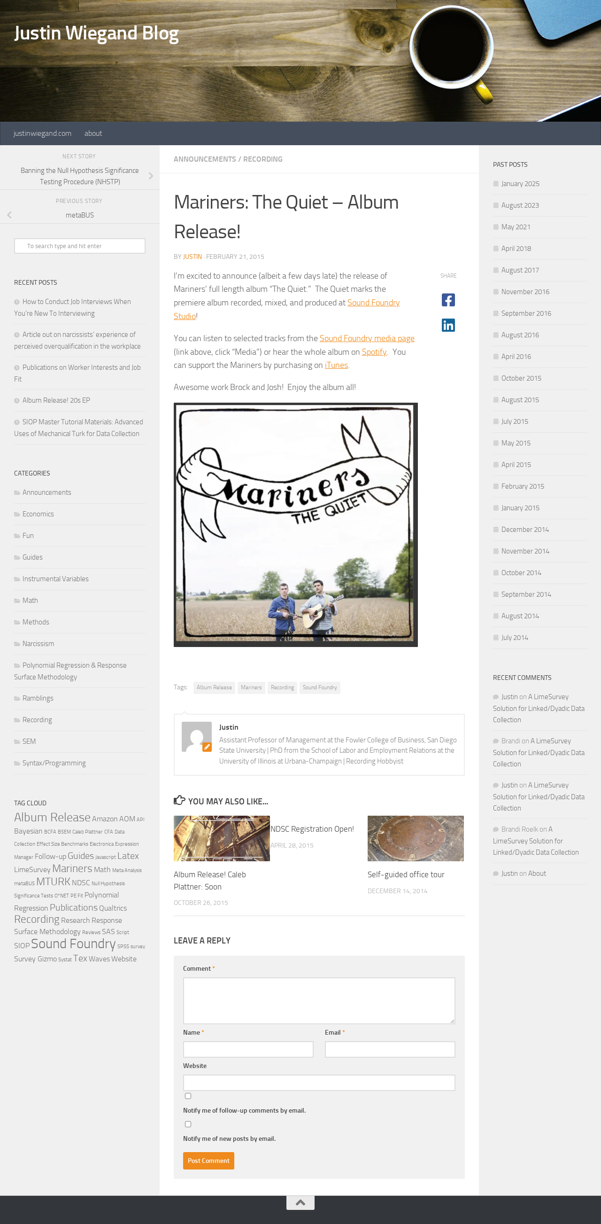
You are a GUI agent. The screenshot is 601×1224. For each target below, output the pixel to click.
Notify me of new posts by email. (229, 1139)
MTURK (53, 881)
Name (193, 1033)
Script (122, 932)
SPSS (123, 946)
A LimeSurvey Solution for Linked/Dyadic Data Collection (539, 708)
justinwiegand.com (42, 133)
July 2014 (514, 637)
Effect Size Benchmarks (62, 844)
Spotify (374, 352)
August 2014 (520, 616)
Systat (65, 960)
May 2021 (516, 227)
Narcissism (38, 643)
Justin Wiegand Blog (96, 33)
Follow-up (50, 856)
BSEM (64, 832)
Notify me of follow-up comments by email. (244, 1111)
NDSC (81, 882)
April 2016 (516, 356)
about (93, 133)
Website (195, 1066)
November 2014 (525, 551)
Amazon (105, 818)
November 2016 (525, 292)
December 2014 (525, 529)
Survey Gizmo (35, 958)
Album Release (214, 687)
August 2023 (520, 205)
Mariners (251, 687)
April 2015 (516, 464)
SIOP (22, 945)
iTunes (336, 365)
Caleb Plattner (87, 832)
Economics (38, 514)
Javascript (105, 857)
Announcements (205, 159)
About (537, 873)
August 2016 (520, 335)
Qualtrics (113, 908)
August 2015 (520, 400)
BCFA (50, 832)
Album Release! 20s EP (56, 400)
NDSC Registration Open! (312, 829)
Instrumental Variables (56, 579)
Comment (199, 969)
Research (75, 920)
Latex (128, 855)
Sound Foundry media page (367, 338)
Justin (192, 257)
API (141, 820)
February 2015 (522, 486)
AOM (127, 818)
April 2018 (516, 248)
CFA (108, 832)
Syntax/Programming (54, 763)
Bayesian (28, 830)
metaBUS (24, 884)
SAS (108, 931)
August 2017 (520, 270)
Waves (99, 958)
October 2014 (521, 573)
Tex (80, 958)
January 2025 (520, 183)
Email (335, 1033)
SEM (29, 741)
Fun (28, 535)
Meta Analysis (127, 870)
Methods (36, 622)
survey (138, 946)
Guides (33, 557)
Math (30, 600)
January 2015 (520, 508)
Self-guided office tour (406, 874)
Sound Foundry (320, 687)
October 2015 (521, 378)
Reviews (91, 932)
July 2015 (514, 421)
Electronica (102, 844)
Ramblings (38, 698)
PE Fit (76, 896)
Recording (263, 159)
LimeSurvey (32, 869)
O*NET (61, 896)
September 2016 (526, 313)
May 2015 (516, 443)
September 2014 (526, 594)
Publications (74, 907)
